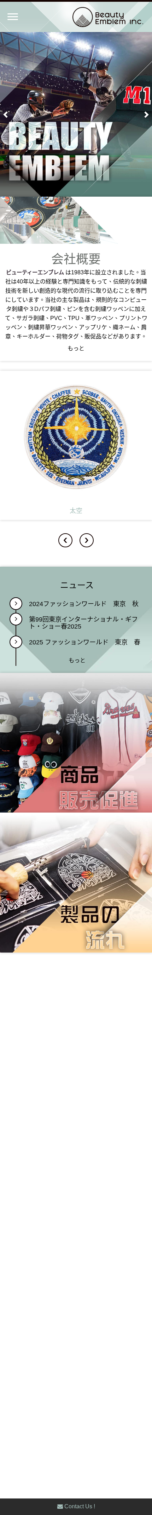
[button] (6, 114)
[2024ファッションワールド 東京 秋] (16, 603)
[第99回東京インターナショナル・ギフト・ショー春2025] (16, 619)
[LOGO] (93, 17)
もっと (76, 348)
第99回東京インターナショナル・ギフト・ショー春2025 (83, 623)
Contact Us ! (79, 1506)
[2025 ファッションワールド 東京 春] (16, 642)
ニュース (77, 585)
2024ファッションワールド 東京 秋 (84, 604)
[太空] (76, 445)
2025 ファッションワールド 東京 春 (84, 642)
